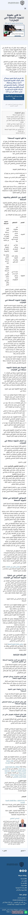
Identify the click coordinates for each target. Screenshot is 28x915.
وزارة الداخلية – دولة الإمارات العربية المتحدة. (15, 801)
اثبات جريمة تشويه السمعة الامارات (15, 774)
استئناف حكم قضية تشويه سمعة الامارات (15, 768)
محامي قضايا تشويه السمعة (15, 644)
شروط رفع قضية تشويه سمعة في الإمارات (15, 121)
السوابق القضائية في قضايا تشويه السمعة (15, 127)
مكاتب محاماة (10, 761)
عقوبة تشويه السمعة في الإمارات (15, 118)
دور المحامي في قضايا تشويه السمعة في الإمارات (14, 130)
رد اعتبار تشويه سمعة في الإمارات (15, 124)
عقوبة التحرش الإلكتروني (19, 777)
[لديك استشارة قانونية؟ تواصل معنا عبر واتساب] (25, 912)
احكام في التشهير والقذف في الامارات (14, 770)
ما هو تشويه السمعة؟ (18, 115)
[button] (25, 8)
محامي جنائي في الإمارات (13, 567)
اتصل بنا (8, 763)
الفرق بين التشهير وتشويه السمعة (15, 117)
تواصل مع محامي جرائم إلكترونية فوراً (14, 97)
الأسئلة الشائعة (20, 133)
